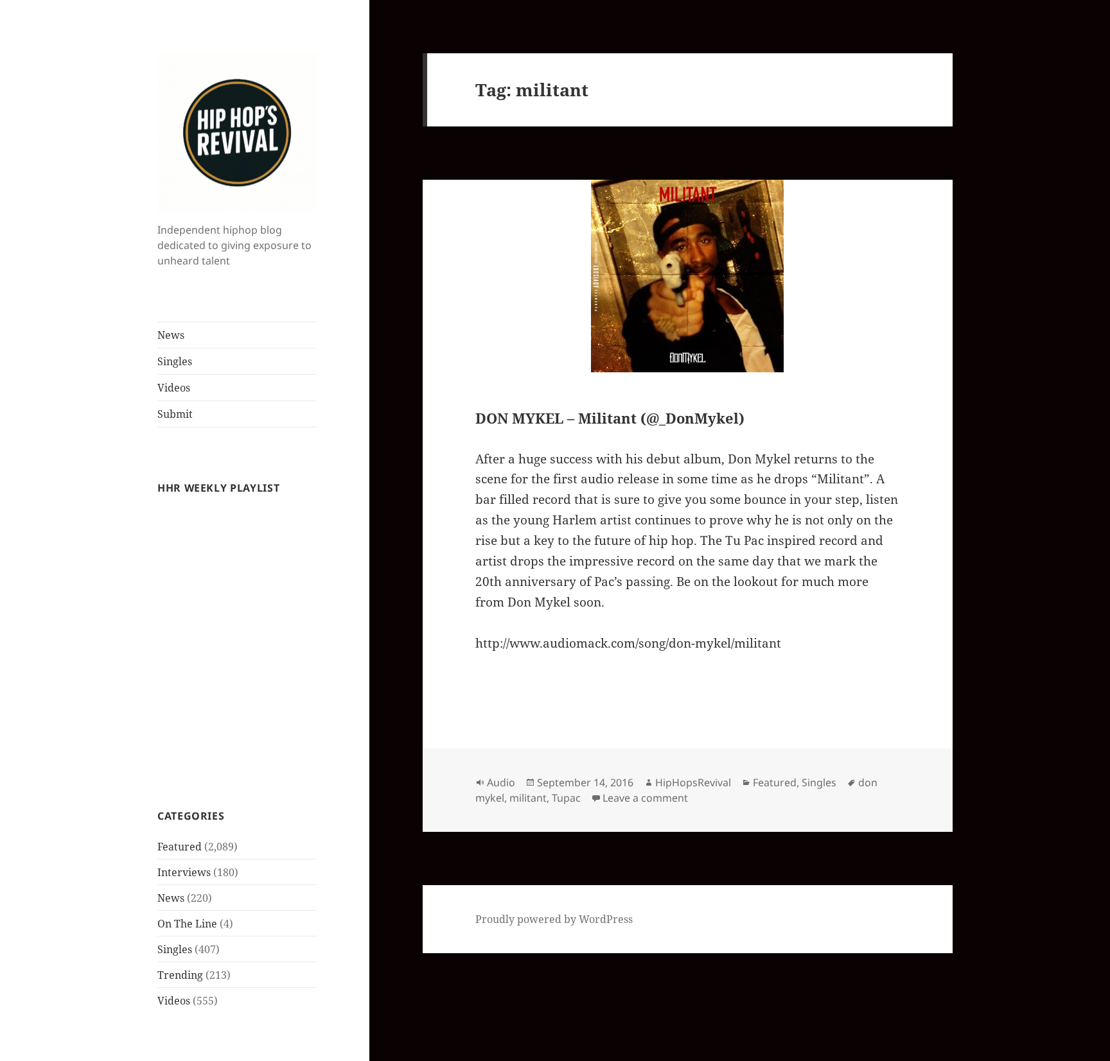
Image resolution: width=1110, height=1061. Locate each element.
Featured (179, 847)
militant (528, 798)
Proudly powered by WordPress (554, 919)
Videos (173, 388)
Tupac (566, 798)
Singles (174, 361)
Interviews (184, 872)
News (170, 335)
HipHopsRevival (693, 782)
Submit (175, 414)
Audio (501, 782)
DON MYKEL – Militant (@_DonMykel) (609, 417)
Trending (180, 975)
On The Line (187, 924)
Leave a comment (645, 798)
